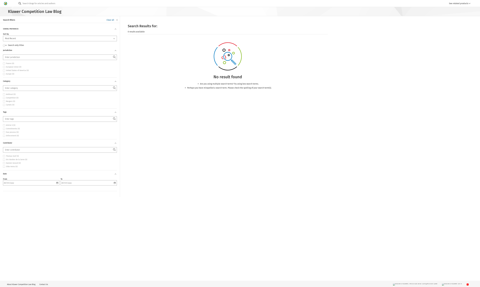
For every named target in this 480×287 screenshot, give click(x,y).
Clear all (110, 20)
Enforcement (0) (12, 136)
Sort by (6, 34)
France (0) (10, 63)
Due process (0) (12, 132)
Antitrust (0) (11, 94)
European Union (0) (13, 67)
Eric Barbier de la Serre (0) (16, 160)
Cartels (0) (10, 105)
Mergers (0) (10, 101)
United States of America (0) (17, 71)
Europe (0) (10, 74)
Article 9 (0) (10, 125)
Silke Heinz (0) (12, 167)
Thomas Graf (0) (12, 156)
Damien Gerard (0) (13, 163)
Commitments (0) (13, 129)
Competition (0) (12, 98)
